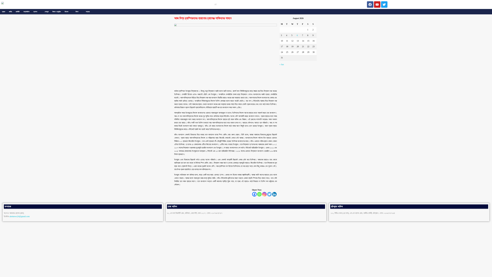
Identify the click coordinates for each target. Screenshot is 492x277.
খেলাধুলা (47, 12)
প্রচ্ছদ (3, 12)
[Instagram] (264, 194)
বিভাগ (77, 12)
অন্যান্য (88, 12)
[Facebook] (254, 194)
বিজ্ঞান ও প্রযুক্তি (56, 12)
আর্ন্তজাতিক (26, 12)
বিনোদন (66, 12)
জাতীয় (10, 12)
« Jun (281, 64)
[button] (37, 11)
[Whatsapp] (259, 194)
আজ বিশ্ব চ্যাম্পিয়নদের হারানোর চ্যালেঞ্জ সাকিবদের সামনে (203, 18)
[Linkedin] (274, 194)
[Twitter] (269, 194)
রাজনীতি (18, 12)
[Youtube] (377, 4)
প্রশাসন (35, 12)
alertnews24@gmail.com (19, 216)
